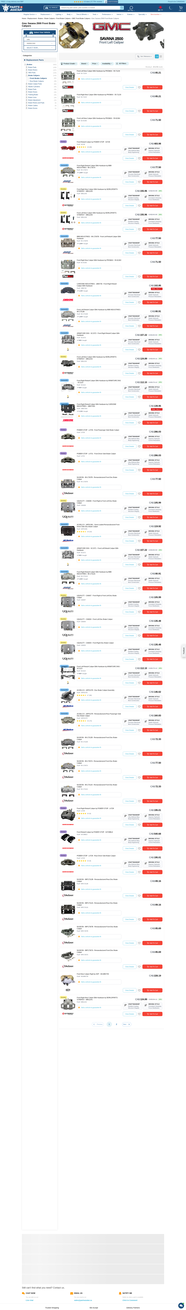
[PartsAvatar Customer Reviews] (110, 1)
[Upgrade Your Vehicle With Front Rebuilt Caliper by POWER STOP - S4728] (68, 150)
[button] (52, 8)
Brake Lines (32, 97)
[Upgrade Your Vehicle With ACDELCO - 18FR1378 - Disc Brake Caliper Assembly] (68, 698)
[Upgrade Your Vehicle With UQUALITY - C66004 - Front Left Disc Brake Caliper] (68, 627)
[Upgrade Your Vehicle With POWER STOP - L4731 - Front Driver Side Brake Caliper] (68, 462)
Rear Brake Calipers (37, 81)
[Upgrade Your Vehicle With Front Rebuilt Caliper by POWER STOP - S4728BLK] (68, 840)
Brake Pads (32, 67)
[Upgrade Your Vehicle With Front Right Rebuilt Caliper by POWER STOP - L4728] (68, 817)
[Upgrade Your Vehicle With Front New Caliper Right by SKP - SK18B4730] (68, 982)
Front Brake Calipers (38, 78)
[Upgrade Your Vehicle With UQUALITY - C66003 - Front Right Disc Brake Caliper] (68, 651)
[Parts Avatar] (21, 8)
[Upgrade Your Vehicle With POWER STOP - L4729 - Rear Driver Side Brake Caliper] (68, 864)
